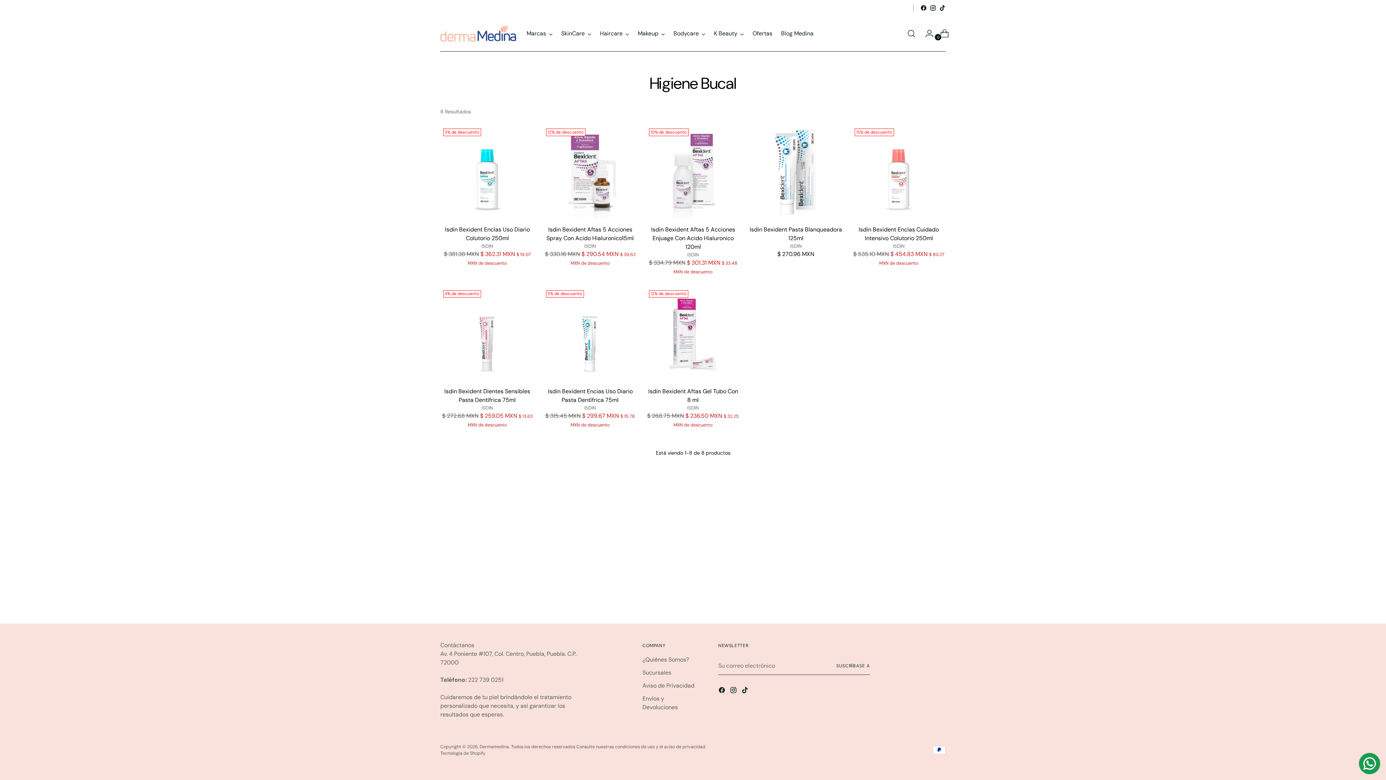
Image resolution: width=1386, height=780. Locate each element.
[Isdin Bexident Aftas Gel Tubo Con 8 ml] (693, 334)
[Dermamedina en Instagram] (933, 8)
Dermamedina (494, 747)
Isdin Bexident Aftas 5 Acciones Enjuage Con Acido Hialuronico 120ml (693, 238)
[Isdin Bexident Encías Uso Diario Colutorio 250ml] (487, 173)
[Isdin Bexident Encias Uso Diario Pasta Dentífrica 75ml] (590, 334)
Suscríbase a (853, 666)
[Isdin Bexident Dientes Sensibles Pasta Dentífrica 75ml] (487, 334)
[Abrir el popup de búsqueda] (911, 33)
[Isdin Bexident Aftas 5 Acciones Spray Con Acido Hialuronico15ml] (590, 173)
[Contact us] (1369, 763)
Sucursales (656, 672)
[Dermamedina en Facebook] (923, 8)
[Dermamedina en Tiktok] (942, 8)
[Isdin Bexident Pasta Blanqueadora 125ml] (796, 173)
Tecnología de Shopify (462, 753)
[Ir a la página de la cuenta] (926, 33)
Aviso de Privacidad (668, 685)
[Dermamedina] (478, 34)
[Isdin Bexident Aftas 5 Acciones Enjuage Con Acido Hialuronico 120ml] (693, 173)
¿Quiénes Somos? (665, 659)
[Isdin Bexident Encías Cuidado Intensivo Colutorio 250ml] (899, 173)
